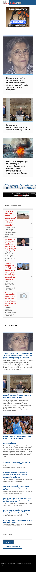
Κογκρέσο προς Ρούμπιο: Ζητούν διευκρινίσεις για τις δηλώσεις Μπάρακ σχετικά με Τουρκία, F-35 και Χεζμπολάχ (10, 244)
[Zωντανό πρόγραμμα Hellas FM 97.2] (18, 17)
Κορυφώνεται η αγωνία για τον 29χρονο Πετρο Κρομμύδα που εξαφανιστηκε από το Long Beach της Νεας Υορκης (17, 499)
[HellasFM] (13, 2)
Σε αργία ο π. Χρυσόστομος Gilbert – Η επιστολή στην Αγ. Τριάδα (18, 127)
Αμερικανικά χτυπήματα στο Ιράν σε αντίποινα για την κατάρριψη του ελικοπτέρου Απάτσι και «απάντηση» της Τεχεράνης (11, 218)
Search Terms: (7, 534)
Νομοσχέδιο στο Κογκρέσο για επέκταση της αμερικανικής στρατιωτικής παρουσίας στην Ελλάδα (16, 487)
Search (9, 542)
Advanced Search (13, 546)
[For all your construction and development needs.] (18, 186)
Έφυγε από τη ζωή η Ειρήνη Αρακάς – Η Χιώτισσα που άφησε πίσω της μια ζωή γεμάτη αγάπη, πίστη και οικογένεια (17, 356)
